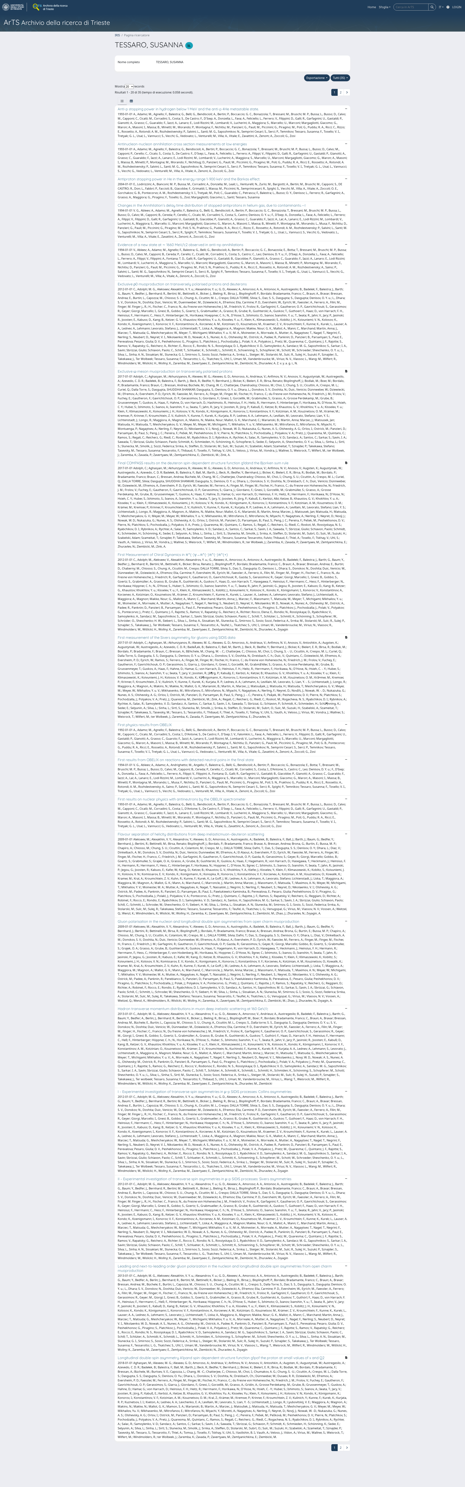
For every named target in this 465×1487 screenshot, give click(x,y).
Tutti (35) (339, 78)
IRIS (117, 35)
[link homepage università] (50, 7)
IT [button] (440, 7)
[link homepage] (14, 7)
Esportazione (315, 78)
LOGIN (456, 7)
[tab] (122, 101)
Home (372, 7)
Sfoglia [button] (383, 7)
